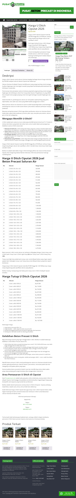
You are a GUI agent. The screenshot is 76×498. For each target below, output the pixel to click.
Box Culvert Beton (51, 471)
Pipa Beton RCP (42, 20)
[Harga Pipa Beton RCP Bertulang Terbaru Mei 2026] (64, 42)
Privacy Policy (64, 473)
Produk (65, 53)
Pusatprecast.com (10, 378)
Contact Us (51, 20)
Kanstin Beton (50, 473)
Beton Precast (59, 53)
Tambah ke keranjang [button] (6, 448)
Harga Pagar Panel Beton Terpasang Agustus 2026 (68, 78)
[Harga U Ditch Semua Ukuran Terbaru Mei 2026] (59, 126)
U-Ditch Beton (50, 468)
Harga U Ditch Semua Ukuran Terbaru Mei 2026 (68, 129)
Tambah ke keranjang (40, 61)
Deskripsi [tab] (7, 70)
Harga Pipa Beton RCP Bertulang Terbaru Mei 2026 (63, 58)
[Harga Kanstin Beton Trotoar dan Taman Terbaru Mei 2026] (59, 115)
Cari (55, 24)
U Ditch (43, 65)
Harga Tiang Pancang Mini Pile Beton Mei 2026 (68, 88)
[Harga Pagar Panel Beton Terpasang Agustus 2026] (59, 75)
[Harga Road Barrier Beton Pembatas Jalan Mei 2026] (59, 94)
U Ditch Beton (23, 20)
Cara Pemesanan (65, 468)
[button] (23, 26)
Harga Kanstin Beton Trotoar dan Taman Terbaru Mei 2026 (68, 118)
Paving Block (50, 476)
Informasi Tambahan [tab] (18, 70)
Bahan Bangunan (65, 478)
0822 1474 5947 (40, 478)
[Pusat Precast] (4, 20)
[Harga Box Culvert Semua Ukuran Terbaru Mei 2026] (59, 104)
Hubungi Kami (64, 471)
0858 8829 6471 (27, 409)
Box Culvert (32, 20)
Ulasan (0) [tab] (29, 70)
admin (60, 61)
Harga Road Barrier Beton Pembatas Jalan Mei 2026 (68, 97)
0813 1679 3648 (27, 404)
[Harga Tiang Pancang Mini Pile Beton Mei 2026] (59, 85)
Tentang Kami (64, 466)
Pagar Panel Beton (11, 20)
